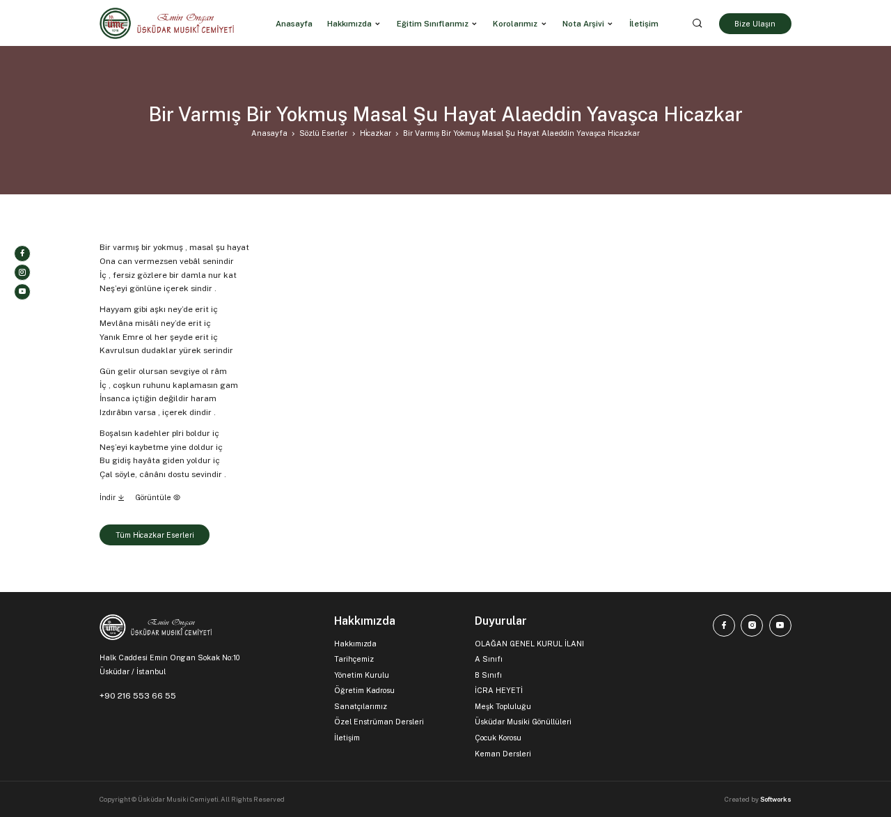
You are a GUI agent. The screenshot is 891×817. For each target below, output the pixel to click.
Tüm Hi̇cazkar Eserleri (155, 535)
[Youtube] (22, 291)
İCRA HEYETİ (499, 690)
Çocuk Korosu (498, 737)
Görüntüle (154, 497)
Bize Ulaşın (754, 23)
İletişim (347, 737)
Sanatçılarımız (360, 706)
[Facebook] (22, 253)
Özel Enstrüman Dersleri (379, 721)
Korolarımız (515, 23)
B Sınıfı (488, 675)
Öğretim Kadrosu (364, 690)
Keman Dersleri (503, 753)
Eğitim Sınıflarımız (432, 23)
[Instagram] (22, 272)
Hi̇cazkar (375, 133)
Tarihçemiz (354, 659)
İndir (109, 497)
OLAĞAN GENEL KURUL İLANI (529, 643)
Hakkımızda (349, 23)
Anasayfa (269, 133)
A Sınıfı (489, 659)
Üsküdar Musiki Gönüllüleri (523, 721)
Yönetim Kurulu (361, 675)
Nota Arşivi (583, 23)
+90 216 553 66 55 (138, 696)
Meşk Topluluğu (503, 706)
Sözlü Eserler (323, 133)
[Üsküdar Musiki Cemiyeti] (167, 23)
